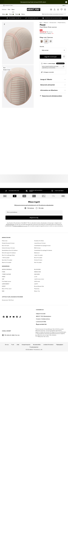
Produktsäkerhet (34, 347)
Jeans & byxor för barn (40, 243)
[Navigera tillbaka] (4, 24)
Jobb (18, 344)
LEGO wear (37, 281)
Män (9, 9)
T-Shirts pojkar (5, 257)
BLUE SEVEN (37, 269)
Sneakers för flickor (39, 240)
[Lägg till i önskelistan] (64, 57)
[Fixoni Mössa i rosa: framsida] (18, 43)
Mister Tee (37, 291)
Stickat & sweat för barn (8, 243)
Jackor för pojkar (38, 255)
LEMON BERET (5, 283)
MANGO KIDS (37, 271)
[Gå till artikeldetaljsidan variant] (42, 41)
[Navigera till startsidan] (11, 310)
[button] (53, 50)
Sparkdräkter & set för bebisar (10, 250)
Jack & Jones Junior (39, 279)
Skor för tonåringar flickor (8, 255)
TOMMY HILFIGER (6, 274)
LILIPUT (36, 283)
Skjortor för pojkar (6, 262)
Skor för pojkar (38, 262)
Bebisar (46, 22)
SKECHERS (37, 274)
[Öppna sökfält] (43, 14)
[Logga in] (55, 9)
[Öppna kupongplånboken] (51, 9)
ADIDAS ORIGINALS (7, 269)
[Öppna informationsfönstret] (66, 2)
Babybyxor (37, 252)
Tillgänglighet (59, 344)
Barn (13, 9)
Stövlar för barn (38, 260)
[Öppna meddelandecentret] (58, 9)
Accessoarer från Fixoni (8, 300)
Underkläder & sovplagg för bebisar (43, 250)
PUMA (3, 271)
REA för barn (37, 248)
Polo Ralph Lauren (6, 281)
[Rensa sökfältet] (65, 14)
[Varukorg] (65, 9)
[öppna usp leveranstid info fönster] (63, 66)
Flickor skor (4, 240)
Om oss (7, 344)
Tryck (12, 344)
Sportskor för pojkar (7, 260)
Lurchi (35, 276)
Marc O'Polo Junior (7, 288)
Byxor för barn (5, 245)
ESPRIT (4, 286)
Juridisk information (48, 344)
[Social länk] (4, 317)
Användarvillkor (37, 344)
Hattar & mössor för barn (8, 248)
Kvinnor (4, 9)
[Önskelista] (62, 9)
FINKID (3, 276)
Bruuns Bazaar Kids (39, 286)
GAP (3, 279)
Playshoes (36, 288)
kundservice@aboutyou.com (20, 226)
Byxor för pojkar (38, 257)
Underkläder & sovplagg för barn (42, 245)
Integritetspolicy (10, 224)
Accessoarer (53, 22)
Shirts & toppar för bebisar (9, 252)
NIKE (3, 291)
